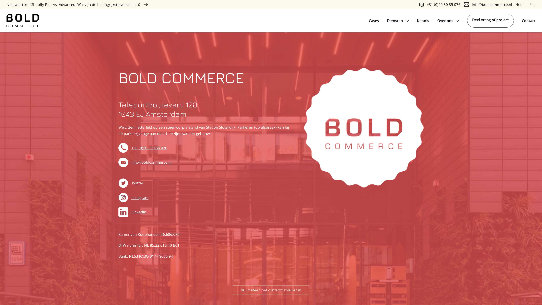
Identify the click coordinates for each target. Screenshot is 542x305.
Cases (374, 20)
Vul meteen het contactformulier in (271, 290)
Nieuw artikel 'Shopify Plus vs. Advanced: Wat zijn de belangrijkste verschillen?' (73, 4)
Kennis (423, 20)
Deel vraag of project (490, 19)
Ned (519, 4)
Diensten (395, 20)
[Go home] (22, 20)
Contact (529, 20)
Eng (532, 4)
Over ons (445, 20)
